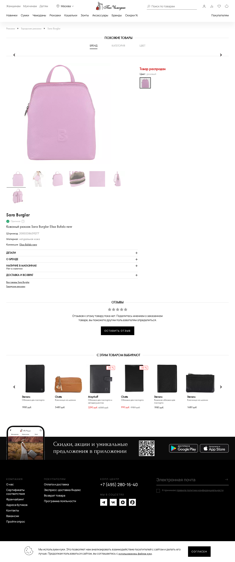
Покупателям (220, 15)
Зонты (85, 15)
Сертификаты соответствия (15, 492)
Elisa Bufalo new (28, 244)
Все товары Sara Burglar (17, 282)
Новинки (11, 15)
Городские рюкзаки (31, 28)
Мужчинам (30, 6)
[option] (72, 115)
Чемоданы (39, 15)
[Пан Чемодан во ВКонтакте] (113, 502)
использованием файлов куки (135, 553)
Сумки (25, 15)
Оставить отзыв (117, 330)
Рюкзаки (55, 15)
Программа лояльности (60, 501)
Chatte (65, 398)
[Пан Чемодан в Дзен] (122, 502)
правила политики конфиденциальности (200, 490)
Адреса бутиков (16, 505)
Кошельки (70, 15)
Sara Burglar (53, 28)
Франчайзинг (15, 499)
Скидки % (131, 15)
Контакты (12, 510)
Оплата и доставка (56, 484)
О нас (10, 484)
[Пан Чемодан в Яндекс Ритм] (132, 502)
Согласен (199, 551)
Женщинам (13, 6)
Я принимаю (193, 490)
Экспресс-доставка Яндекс (62, 490)
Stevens (33, 398)
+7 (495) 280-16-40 (119, 484)
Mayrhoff (100, 399)
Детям (43, 6)
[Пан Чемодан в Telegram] (103, 502)
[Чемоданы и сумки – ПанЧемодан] (111, 6)
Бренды (117, 15)
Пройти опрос (15, 521)
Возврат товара (54, 495)
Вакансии (12, 516)
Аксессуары (100, 15)
